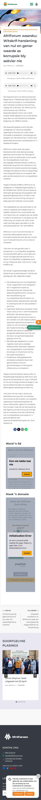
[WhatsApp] (26, 429)
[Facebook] (15, 429)
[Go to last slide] (6, 675)
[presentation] (20, 662)
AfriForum (10, 66)
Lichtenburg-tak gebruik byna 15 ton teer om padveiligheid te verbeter (9, 618)
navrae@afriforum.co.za (13, 756)
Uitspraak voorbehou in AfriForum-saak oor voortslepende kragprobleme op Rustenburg (30, 619)
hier (26, 791)
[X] (18, 429)
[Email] (22, 429)
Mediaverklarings (10, 29)
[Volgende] (35, 675)
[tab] (16, 701)
